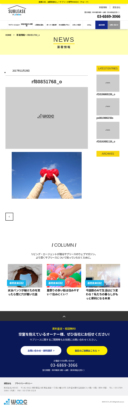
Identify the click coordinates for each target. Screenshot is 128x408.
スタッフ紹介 (76, 25)
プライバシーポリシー (23, 383)
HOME (8, 34)
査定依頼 (101, 25)
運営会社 (116, 7)
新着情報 (103, 7)
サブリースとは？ (14, 25)
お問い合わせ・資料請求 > (41, 350)
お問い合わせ (114, 25)
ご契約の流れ (39, 25)
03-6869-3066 (108, 16)
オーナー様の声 (52, 25)
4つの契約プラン (64, 25)
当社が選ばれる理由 (26, 25)
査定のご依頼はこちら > (87, 350)
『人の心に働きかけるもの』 (9, 217)
